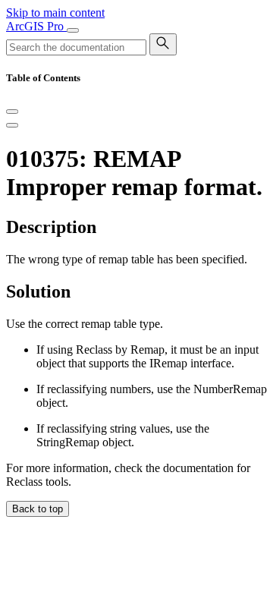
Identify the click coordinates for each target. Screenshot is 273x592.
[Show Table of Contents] (12, 125)
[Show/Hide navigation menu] (73, 30)
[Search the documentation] (163, 44)
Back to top (37, 509)
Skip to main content (55, 12)
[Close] (12, 111)
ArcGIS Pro (36, 26)
